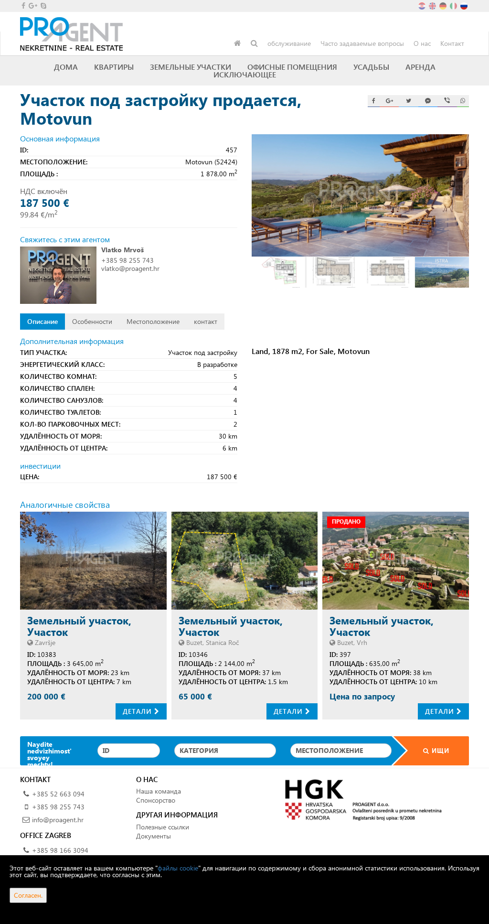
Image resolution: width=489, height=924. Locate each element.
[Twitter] (408, 101)
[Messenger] (427, 101)
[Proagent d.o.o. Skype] (42, 5)
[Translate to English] (433, 5)
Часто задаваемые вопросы (362, 43)
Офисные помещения (292, 67)
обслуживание (289, 43)
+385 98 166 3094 (60, 850)
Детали (138, 711)
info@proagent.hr (58, 819)
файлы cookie (178, 867)
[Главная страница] (237, 43)
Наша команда (158, 790)
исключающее (244, 74)
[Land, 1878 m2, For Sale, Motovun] (360, 195)
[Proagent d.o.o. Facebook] (22, 5)
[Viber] (447, 101)
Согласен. (28, 895)
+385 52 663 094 (58, 793)
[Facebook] (374, 101)
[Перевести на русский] (464, 5)
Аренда (420, 67)
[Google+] (389, 101)
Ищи (439, 750)
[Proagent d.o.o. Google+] (32, 5)
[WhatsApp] (463, 101)
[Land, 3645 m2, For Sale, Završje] (93, 561)
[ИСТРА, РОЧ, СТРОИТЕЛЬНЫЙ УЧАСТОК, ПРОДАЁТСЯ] (244, 561)
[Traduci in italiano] (454, 5)
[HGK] (360, 799)
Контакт (452, 43)
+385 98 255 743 (127, 260)
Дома (66, 67)
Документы (153, 835)
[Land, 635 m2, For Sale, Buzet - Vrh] (395, 561)
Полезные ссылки (162, 826)
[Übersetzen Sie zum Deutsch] (443, 5)
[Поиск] (254, 43)
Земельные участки (190, 67)
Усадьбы (371, 67)
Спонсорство (155, 800)
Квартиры (114, 67)
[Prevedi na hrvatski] (422, 5)
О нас (422, 43)
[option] (279, 272)
